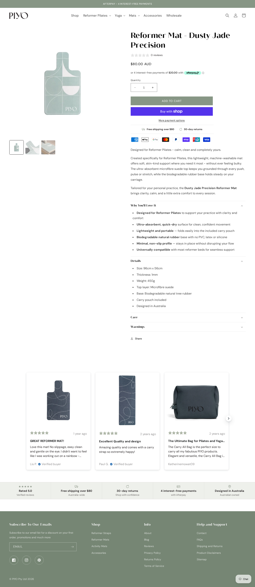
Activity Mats (99, 546)
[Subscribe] (72, 546)
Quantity (136, 80)
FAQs (200, 539)
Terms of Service (154, 566)
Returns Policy (152, 559)
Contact (201, 533)
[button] (97, 15)
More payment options (172, 120)
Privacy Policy (152, 553)
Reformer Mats (100, 539)
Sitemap (202, 559)
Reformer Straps (101, 533)
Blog (146, 539)
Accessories (98, 553)
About (147, 533)
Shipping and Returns (210, 546)
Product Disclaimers (209, 553)
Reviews (149, 546)
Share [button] (138, 338)
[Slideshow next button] (229, 418)
